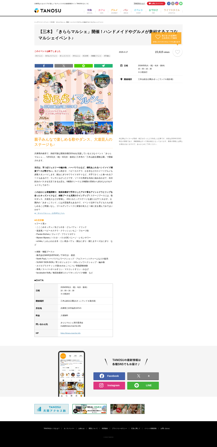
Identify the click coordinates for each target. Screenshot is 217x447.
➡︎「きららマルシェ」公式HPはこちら (49, 213)
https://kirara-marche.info (70, 333)
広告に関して (135, 428)
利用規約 (105, 428)
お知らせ (81, 428)
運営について (93, 428)
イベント (45, 22)
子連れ (107, 56)
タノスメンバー (69, 428)
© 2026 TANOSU (108, 437)
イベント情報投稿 (150, 428)
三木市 (86, 56)
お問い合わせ (165, 428)
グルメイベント (51, 56)
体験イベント (96, 56)
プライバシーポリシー (119, 428)
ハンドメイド (65, 56)
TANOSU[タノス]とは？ (52, 428)
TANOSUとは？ (139, 3)
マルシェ (77, 56)
